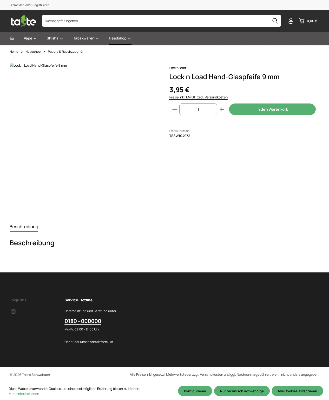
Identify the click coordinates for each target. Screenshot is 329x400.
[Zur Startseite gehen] (23, 20)
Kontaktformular (101, 342)
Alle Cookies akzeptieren (297, 391)
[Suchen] (275, 21)
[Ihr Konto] (291, 21)
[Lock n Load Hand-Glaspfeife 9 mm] (84, 138)
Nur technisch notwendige (242, 391)
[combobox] (156, 21)
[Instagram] (13, 313)
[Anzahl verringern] (174, 109)
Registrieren (41, 5)
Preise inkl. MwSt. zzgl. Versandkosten (198, 97)
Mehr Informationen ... (26, 393)
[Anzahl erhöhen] (222, 109)
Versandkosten (211, 374)
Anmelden (17, 5)
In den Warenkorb (273, 109)
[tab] (24, 227)
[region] (84, 138)
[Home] (12, 38)
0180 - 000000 (83, 321)
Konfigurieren (195, 391)
